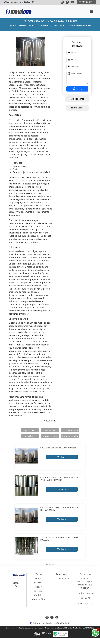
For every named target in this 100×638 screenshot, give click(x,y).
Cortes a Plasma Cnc (30, 436)
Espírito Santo (77, 98)
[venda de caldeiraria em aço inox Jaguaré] (26, 545)
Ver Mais (61, 457)
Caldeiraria (50, 430)
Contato (38, 595)
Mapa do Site (38, 599)
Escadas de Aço (50, 436)
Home (38, 578)
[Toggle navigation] (91, 11)
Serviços (38, 591)
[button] (46, 564)
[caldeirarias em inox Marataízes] (26, 456)
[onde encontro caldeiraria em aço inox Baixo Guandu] (26, 486)
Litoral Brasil (77, 107)
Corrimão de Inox (70, 430)
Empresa (38, 582)
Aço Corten (30, 430)
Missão (38, 586)
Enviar (78, 89)
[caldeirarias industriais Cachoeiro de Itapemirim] (26, 515)
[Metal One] (18, 11)
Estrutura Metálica (70, 436)
